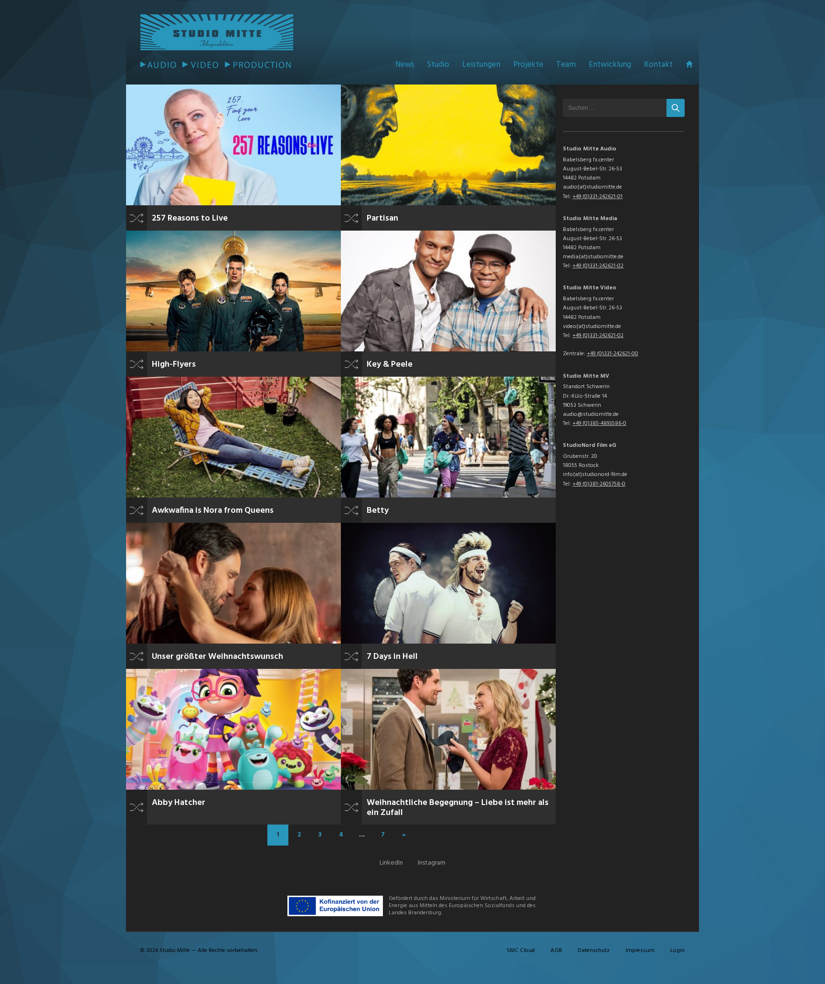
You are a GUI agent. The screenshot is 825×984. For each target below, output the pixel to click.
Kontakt (658, 64)
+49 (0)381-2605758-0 (598, 484)
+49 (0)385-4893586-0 (599, 423)
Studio (438, 64)
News (404, 64)
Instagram (431, 862)
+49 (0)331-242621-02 (598, 266)
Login (677, 950)
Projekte (528, 64)
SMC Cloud (521, 950)
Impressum (640, 950)
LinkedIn (391, 862)
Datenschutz (594, 950)
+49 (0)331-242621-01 (597, 196)
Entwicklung (610, 64)
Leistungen (481, 64)
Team (566, 64)
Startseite (689, 64)
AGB (556, 950)
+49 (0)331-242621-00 (612, 354)
